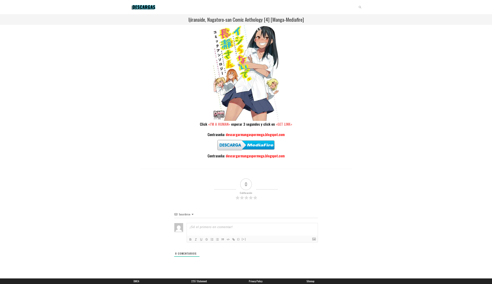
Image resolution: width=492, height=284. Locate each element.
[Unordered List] (217, 239)
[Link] (233, 239)
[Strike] (206, 239)
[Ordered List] (212, 239)
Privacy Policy (255, 281)
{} (238, 239)
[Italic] (196, 239)
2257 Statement (199, 281)
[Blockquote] (222, 239)
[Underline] (201, 239)
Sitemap (310, 281)
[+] (244, 239)
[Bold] (190, 239)
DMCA (136, 281)
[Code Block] (228, 239)
